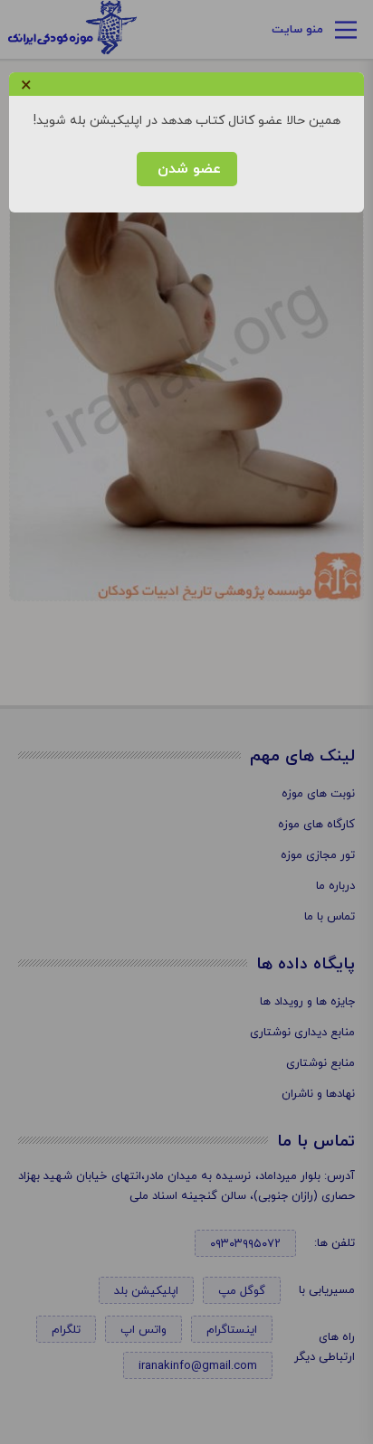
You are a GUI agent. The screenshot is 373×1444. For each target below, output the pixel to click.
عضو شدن (187, 169)
